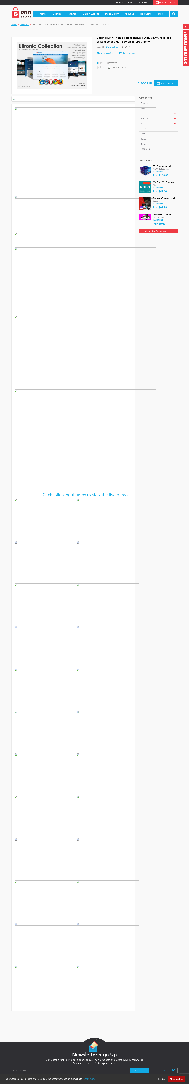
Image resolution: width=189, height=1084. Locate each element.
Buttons (144, 139)
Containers (145, 103)
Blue (143, 124)
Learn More (158, 171)
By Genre (145, 108)
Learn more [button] (89, 1079)
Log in (131, 3)
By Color (144, 119)
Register (120, 3)
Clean (143, 129)
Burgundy (145, 144)
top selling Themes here (153, 231)
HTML (143, 134)
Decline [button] (161, 1079)
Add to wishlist (128, 53)
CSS (142, 113)
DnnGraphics (112, 47)
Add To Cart (167, 84)
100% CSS (145, 149)
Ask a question (106, 53)
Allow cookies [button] (176, 1079)
